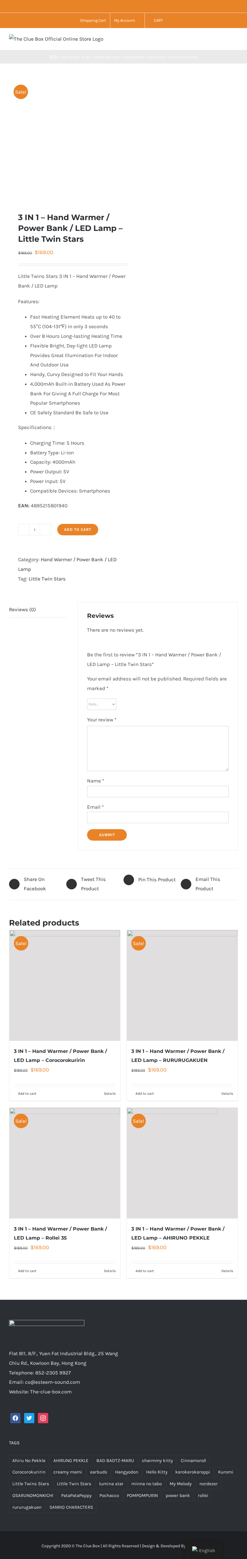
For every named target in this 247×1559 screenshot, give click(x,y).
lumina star (111, 1483)
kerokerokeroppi (192, 1472)
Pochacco (109, 1495)
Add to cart (77, 529)
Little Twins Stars (30, 1483)
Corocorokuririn (28, 1472)
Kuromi (225, 1472)
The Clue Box (88, 1545)
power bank (178, 1495)
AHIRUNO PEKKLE (71, 1460)
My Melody (181, 1483)
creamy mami (67, 1472)
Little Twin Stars (47, 579)
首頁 (53, 57)
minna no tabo (146, 1483)
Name (95, 781)
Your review (102, 720)
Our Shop (69, 57)
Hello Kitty (156, 1472)
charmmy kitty (157, 1460)
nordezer (208, 1483)
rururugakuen (27, 1507)
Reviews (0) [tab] (22, 609)
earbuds (98, 1472)
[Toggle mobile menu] (235, 40)
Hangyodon (126, 1472)
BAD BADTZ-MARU (115, 1460)
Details (110, 1093)
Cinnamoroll (193, 1460)
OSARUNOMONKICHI (32, 1495)
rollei (203, 1495)
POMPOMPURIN (142, 1495)
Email (95, 807)
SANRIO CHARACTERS (71, 1507)
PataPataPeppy (76, 1495)
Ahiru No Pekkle (28, 1460)
